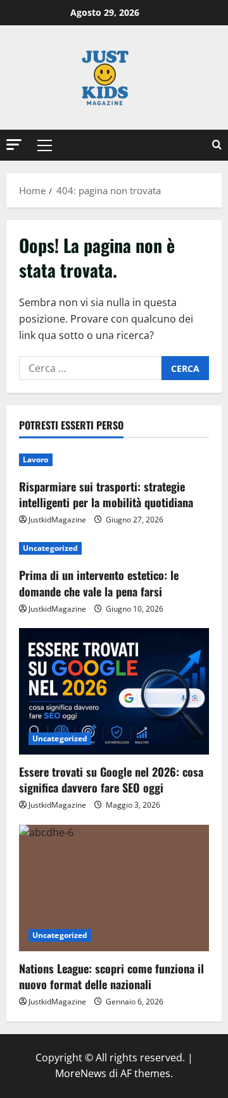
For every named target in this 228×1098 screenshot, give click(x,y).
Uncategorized (50, 548)
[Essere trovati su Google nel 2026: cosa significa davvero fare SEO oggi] (114, 691)
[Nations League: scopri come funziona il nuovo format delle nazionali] (114, 888)
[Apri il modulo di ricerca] (217, 145)
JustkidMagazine (57, 519)
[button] (14, 144)
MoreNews (80, 1073)
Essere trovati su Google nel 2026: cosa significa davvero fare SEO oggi (111, 779)
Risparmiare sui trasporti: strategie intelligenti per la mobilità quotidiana (106, 494)
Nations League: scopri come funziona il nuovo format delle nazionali (111, 976)
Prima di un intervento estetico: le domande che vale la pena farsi (99, 583)
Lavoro (36, 459)
